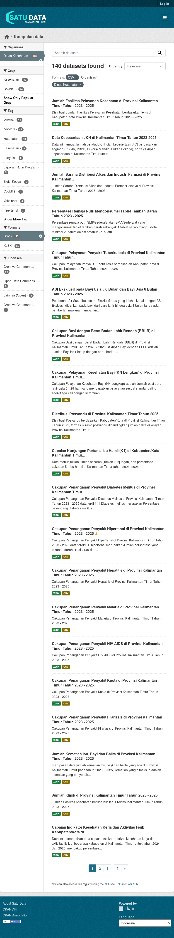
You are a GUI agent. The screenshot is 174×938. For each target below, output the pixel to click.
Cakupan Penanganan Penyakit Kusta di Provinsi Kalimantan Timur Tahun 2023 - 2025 (104, 683)
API (106, 884)
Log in (164, 3)
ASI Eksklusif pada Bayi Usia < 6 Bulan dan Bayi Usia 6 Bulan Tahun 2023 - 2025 (104, 291)
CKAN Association (16, 915)
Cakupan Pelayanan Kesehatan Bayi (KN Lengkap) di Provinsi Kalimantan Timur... (105, 375)
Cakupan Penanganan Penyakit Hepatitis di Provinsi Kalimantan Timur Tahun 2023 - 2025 (107, 573)
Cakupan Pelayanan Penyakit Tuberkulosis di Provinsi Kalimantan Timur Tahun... (108, 255)
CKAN (126, 908)
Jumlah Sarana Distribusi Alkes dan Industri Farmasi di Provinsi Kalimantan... (106, 177)
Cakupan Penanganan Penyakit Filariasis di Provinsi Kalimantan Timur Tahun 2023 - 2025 (107, 719)
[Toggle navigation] (164, 17)
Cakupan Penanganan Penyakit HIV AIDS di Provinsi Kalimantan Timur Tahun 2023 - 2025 (107, 646)
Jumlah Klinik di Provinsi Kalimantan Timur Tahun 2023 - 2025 (105, 795)
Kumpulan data (28, 36)
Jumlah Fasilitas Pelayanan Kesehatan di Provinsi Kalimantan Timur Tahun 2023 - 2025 (105, 103)
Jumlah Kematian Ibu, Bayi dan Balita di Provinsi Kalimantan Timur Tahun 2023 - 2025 (103, 756)
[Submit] (160, 53)
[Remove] (76, 77)
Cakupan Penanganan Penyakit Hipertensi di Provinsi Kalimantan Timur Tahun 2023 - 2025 (108, 531)
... (112, 866)
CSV (65, 124)
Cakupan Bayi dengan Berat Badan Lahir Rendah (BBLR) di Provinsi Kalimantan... (103, 333)
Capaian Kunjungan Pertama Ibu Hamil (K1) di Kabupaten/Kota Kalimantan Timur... (105, 453)
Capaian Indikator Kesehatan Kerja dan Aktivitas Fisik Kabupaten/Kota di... (98, 829)
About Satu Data (14, 903)
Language (126, 917)
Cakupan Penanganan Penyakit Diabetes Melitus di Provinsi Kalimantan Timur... (103, 489)
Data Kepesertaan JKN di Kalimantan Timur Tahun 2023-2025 (104, 137)
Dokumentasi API (126, 884)
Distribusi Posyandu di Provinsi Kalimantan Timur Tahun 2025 (105, 413)
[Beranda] (7, 36)
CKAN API (10, 909)
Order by (115, 66)
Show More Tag (15, 219)
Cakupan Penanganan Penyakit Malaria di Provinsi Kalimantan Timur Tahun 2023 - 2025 (105, 609)
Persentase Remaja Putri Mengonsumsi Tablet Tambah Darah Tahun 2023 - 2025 (104, 213)
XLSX (56, 124)
